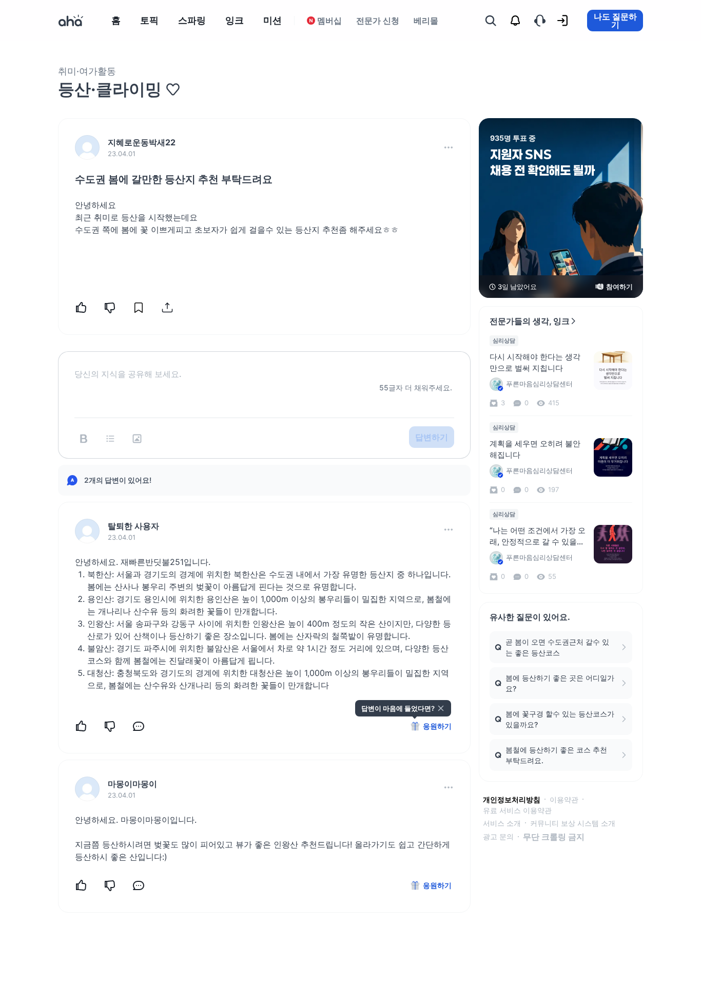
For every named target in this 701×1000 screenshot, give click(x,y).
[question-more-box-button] (448, 147)
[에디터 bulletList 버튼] (110, 438)
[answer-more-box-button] (448, 529)
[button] (448, 147)
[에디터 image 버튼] (137, 438)
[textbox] (264, 365)
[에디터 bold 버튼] (83, 438)
